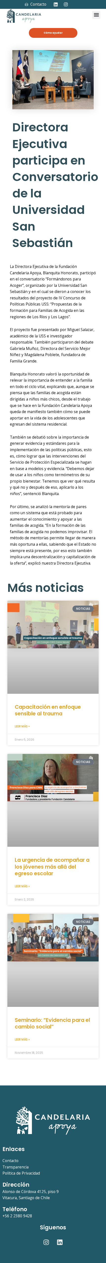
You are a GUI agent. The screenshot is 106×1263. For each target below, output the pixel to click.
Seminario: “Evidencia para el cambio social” (52, 1023)
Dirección (15, 1185)
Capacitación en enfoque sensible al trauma (48, 710)
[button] (96, 15)
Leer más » (22, 726)
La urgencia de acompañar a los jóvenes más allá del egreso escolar (52, 866)
